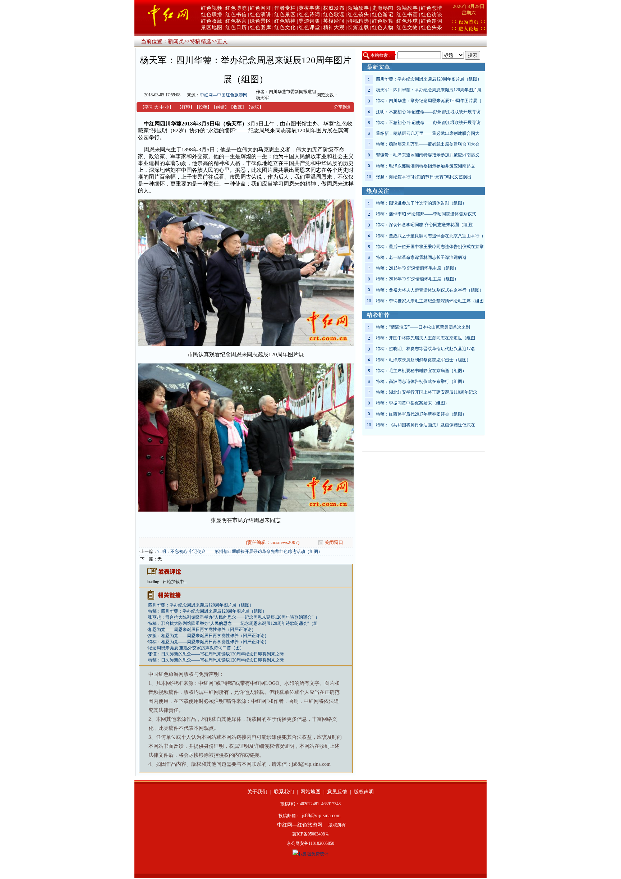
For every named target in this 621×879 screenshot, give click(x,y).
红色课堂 (309, 27)
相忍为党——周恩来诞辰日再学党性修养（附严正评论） (202, 629)
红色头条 (431, 27)
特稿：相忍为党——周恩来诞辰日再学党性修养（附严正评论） (208, 641)
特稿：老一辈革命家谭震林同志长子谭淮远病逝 (421, 257)
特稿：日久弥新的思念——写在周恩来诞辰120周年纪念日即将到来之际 (216, 660)
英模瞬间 (334, 21)
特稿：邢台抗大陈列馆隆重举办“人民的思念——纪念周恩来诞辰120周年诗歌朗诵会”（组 (233, 623)
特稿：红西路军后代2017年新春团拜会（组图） (421, 414)
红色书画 (407, 14)
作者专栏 (285, 8)
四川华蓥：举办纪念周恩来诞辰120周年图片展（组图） (201, 605)
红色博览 (236, 8)
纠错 (220, 107)
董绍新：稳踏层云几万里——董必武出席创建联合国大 (427, 133)
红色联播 (211, 14)
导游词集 (309, 21)
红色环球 (407, 21)
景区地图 (211, 27)
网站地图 (310, 792)
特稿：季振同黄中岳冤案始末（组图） (412, 403)
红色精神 (285, 21)
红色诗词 (309, 14)
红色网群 (260, 8)
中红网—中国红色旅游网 (223, 94)
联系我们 (284, 792)
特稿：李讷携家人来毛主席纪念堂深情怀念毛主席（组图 (430, 300)
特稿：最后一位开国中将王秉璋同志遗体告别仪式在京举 (430, 246)
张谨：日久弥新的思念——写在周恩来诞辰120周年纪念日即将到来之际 (216, 653)
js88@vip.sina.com (321, 815)
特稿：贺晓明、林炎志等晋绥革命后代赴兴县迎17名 (425, 348)
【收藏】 (237, 107)
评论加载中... (174, 581)
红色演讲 (260, 14)
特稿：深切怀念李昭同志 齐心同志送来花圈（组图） (426, 224)
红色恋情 (431, 8)
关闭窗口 (334, 542)
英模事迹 (309, 8)
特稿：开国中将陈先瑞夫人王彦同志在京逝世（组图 (425, 337)
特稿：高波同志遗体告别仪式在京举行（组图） (421, 381)
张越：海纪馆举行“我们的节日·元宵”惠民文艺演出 (424, 176)
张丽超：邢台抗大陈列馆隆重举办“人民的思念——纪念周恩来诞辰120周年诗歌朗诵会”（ (233, 617)
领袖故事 (358, 8)
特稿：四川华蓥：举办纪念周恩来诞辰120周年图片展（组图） (207, 611)
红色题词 (431, 21)
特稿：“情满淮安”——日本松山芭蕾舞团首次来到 (423, 327)
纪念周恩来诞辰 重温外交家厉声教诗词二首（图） (196, 647)
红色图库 (260, 27)
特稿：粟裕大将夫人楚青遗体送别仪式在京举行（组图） (430, 290)
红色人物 (383, 27)
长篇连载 (358, 27)
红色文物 (407, 27)
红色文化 (285, 27)
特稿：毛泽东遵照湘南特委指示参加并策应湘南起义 (425, 166)
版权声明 (364, 792)
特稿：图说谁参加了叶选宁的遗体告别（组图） (421, 203)
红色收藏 (211, 21)
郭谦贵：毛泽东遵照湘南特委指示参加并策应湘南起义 (427, 154)
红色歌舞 (383, 21)
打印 (185, 107)
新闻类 (176, 41)
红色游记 (383, 14)
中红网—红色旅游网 (299, 825)
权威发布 (334, 8)
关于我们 (257, 792)
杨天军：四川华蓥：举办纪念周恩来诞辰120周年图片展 (429, 89)
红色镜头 (358, 14)
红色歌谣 (334, 14)
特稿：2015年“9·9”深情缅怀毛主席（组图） (417, 268)
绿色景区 (260, 21)
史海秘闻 (383, 8)
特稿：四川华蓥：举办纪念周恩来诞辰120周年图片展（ (429, 100)
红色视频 (211, 8)
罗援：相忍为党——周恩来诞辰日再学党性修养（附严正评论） (208, 635)
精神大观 (334, 27)
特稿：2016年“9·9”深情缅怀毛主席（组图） (417, 278)
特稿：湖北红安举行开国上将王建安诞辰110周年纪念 (426, 392)
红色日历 (236, 27)
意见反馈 (337, 792)
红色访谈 (431, 14)
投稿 (203, 107)
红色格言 (236, 21)
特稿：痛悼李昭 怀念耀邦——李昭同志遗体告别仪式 (426, 213)
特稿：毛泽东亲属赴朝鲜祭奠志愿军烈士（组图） (423, 359)
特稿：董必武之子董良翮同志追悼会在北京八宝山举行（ (430, 235)
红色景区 (285, 14)
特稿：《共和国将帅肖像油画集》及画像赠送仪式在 (425, 424)
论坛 (254, 107)
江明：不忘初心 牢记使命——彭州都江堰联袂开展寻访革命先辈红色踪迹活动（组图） (239, 551)
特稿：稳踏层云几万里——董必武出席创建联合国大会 (427, 144)
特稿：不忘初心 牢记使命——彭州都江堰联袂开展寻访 (428, 122)
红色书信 (236, 14)
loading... (154, 581)
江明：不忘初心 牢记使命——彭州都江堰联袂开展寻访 (428, 111)
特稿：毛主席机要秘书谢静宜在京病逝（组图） (421, 370)
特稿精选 (358, 21)
